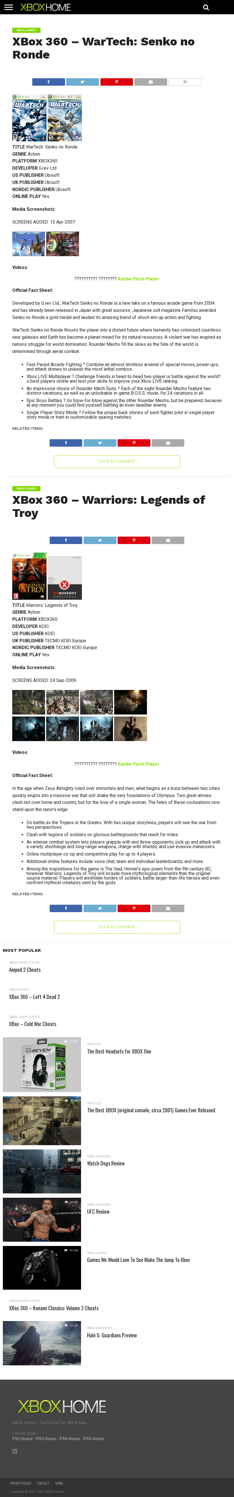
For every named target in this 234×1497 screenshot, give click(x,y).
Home (59, 1483)
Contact (43, 1483)
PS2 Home (22, 1438)
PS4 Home (70, 1438)
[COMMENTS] (185, 80)
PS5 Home (93, 1438)
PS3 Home (46, 1438)
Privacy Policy (20, 1483)
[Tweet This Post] (82, 80)
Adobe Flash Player (139, 279)
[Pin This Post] (116, 80)
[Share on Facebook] (48, 80)
